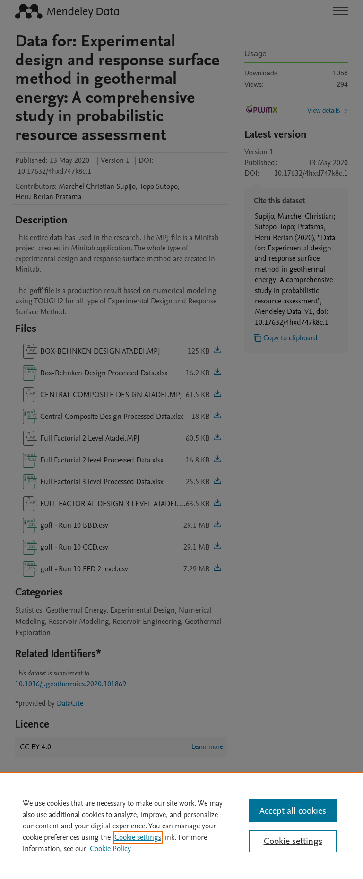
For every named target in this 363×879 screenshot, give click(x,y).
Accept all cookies (292, 811)
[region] (181, 825)
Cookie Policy (110, 848)
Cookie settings (137, 837)
